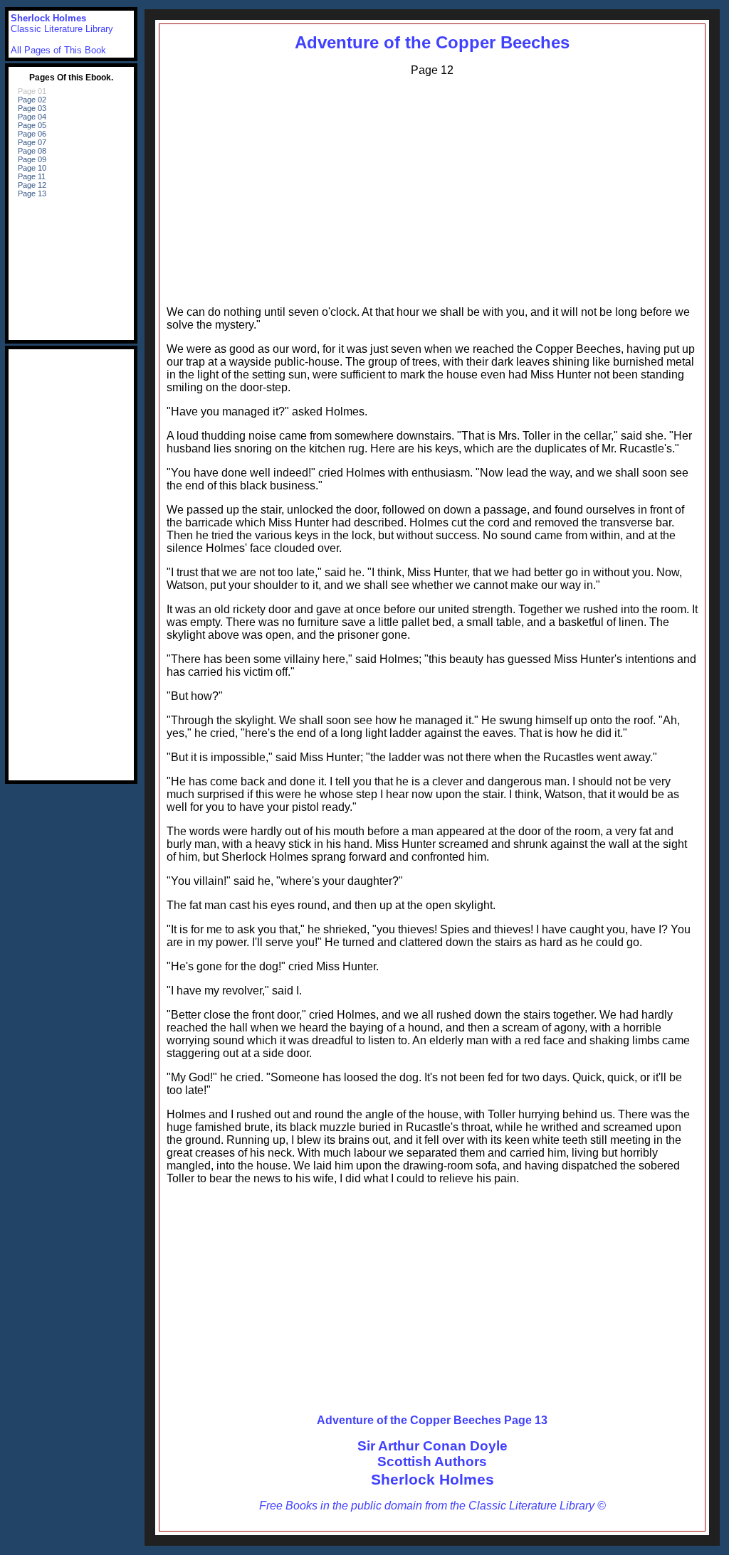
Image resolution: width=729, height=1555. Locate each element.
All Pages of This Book (58, 50)
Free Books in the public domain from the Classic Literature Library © (432, 1506)
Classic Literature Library (62, 28)
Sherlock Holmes (432, 1479)
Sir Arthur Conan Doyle (432, 1445)
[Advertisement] (432, 187)
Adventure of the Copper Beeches (432, 42)
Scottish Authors (432, 1461)
